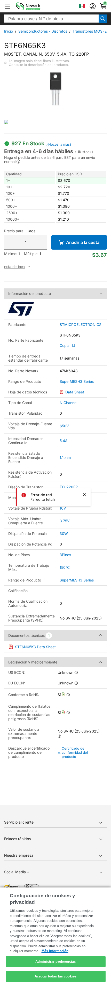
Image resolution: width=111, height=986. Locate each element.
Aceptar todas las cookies (55, 976)
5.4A (64, 440)
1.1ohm (65, 457)
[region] (55, 936)
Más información (55, 951)
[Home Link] (35, 6)
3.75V (65, 521)
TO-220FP (69, 487)
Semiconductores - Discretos (42, 31)
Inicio (8, 31)
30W (64, 533)
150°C (65, 567)
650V (64, 426)
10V (63, 508)
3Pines (65, 554)
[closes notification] (84, 494)
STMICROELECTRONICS (80, 325)
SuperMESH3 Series (77, 381)
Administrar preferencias (55, 961)
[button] (7, 6)
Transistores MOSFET (91, 31)
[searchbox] (51, 18)
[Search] (103, 18)
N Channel (68, 402)
